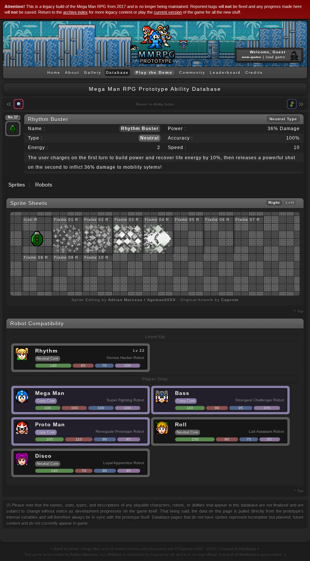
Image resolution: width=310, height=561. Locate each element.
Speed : (177, 147)
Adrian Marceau (84, 554)
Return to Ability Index (155, 104)
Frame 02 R (96, 220)
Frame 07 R (248, 220)
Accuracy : (180, 138)
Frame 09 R (66, 257)
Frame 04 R (157, 220)
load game (275, 57)
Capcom (185, 549)
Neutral (149, 138)
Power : (177, 128)
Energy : (38, 147)
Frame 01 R (66, 220)
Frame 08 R (36, 257)
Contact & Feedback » (239, 549)
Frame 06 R (217, 220)
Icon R (30, 220)
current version (168, 12)
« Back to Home (65, 549)
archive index (75, 12)
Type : (35, 138)
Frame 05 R (187, 220)
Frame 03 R (127, 220)
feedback (247, 554)
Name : (36, 128)
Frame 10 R (96, 257)
